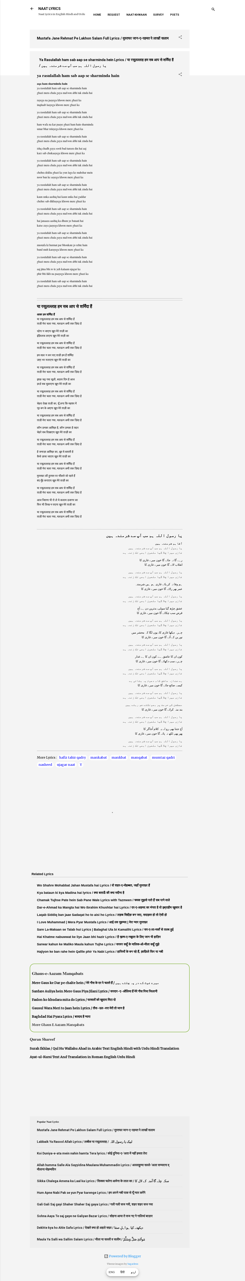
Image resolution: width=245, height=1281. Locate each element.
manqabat (139, 757)
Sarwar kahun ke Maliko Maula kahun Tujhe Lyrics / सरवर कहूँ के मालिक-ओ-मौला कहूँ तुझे (98, 944)
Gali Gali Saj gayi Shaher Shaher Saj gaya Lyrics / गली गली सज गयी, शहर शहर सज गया (95, 1204)
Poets (174, 14)
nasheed (45, 765)
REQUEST (114, 14)
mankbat (119, 757)
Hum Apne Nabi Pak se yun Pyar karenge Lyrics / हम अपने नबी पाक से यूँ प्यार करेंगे (91, 1192)
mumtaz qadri (163, 757)
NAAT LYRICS (49, 8)
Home (97, 14)
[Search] (213, 9)
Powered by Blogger (124, 1256)
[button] (180, 37)
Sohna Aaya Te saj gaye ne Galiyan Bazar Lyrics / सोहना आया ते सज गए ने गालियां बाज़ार (95, 1216)
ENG (112, 1272)
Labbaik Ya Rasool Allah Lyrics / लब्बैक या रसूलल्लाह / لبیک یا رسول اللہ (84, 1141)
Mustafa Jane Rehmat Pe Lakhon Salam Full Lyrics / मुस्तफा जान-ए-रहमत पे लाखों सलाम (103, 38)
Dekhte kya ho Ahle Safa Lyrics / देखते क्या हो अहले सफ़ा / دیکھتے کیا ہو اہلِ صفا (90, 1227)
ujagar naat (66, 765)
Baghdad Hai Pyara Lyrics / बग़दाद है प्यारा (61, 1016)
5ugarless (132, 1264)
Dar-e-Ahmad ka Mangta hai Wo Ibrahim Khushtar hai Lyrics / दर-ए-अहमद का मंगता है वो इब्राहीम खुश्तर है (109, 907)
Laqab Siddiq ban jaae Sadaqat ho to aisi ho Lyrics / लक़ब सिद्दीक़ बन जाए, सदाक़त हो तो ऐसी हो (102, 915)
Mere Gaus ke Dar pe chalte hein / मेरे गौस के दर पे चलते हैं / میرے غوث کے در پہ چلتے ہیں (95, 983)
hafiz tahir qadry (72, 757)
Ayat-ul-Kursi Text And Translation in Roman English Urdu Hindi (82, 1057)
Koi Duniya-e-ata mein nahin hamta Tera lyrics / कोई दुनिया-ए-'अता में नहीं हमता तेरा (92, 1153)
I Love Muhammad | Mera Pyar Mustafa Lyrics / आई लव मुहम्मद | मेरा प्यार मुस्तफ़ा (92, 922)
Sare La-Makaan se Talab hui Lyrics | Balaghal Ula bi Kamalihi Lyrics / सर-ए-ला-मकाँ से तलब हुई (105, 929)
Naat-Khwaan (136, 14)
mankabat (98, 757)
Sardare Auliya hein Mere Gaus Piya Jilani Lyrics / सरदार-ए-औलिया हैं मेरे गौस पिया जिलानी (94, 991)
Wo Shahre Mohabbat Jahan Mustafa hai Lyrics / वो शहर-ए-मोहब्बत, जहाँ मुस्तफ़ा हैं (93, 885)
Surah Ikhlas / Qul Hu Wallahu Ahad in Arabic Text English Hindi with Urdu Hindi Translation (104, 1048)
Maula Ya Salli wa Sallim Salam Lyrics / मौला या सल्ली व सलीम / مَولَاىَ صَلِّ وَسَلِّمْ (91, 1239)
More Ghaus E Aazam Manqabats (58, 1025)
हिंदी (122, 1272)
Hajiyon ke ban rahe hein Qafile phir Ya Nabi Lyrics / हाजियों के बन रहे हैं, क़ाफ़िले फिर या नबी (100, 951)
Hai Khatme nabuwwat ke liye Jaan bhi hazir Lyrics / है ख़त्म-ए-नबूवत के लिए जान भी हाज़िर (99, 937)
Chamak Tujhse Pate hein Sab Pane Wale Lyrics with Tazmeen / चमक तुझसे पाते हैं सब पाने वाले (103, 900)
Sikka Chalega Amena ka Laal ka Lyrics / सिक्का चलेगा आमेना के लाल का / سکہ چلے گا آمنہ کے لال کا (103, 1181)
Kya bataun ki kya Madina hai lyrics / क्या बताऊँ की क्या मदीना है (80, 893)
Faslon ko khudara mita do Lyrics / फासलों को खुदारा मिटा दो (74, 1000)
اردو (133, 1272)
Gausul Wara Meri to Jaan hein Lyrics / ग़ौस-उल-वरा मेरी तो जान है (78, 1008)
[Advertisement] (203, 80)
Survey (158, 14)
